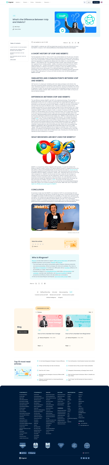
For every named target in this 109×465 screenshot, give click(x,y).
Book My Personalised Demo (54, 29)
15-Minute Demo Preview (56, 5)
